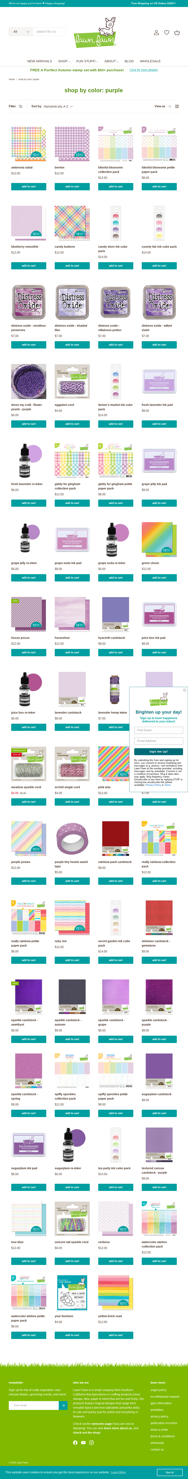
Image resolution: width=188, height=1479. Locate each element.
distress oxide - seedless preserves (28, 328)
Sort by (36, 106)
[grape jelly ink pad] (159, 460)
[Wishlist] (167, 32)
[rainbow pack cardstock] (115, 838)
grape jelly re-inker (24, 563)
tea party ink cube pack (114, 1168)
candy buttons (65, 246)
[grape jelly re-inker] (28, 539)
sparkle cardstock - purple (155, 1022)
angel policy (158, 1390)
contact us (157, 1449)
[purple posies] (28, 838)
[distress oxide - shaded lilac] (72, 302)
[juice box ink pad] (159, 614)
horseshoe (62, 637)
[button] (177, 32)
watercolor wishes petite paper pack (28, 1318)
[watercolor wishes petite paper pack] (28, 1292)
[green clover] (159, 539)
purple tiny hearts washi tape (71, 864)
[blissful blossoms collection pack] (115, 144)
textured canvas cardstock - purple (154, 1170)
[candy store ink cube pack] (115, 223)
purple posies (20, 862)
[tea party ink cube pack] (115, 1144)
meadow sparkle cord (26, 787)
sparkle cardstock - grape (111, 1022)
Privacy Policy (153, 785)
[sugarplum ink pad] (28, 1144)
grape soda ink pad (68, 563)
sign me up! (158, 751)
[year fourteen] (72, 1292)
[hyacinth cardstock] (115, 614)
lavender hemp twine (112, 712)
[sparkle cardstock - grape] (115, 996)
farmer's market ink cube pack (115, 407)
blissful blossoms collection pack (110, 169)
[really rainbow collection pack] (159, 838)
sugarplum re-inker (68, 1168)
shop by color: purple (28, 79)
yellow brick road (110, 1316)
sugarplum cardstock (156, 1094)
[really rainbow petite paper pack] (28, 917)
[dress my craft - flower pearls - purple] (28, 381)
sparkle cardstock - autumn (68, 1022)
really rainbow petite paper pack (25, 943)
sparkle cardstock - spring (24, 1096)
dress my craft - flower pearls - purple (26, 407)
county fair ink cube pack (159, 246)
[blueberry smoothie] (28, 223)
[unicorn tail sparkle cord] (72, 1218)
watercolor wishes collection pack (154, 1244)
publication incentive (164, 1423)
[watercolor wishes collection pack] (159, 1218)
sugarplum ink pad (24, 1168)
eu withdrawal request (165, 1396)
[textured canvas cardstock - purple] (159, 1144)
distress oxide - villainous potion (109, 328)
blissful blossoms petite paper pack (158, 169)
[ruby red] (72, 917)
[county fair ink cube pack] (159, 223)
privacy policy (159, 1416)
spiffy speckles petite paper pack (113, 1096)
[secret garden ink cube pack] (115, 917)
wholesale (157, 1442)
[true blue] (28, 1218)
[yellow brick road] (115, 1292)
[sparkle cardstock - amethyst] (28, 996)
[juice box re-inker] (28, 689)
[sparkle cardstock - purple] (159, 996)
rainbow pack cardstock (115, 862)
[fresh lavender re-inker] (28, 460)
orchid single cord (67, 787)
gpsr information (161, 1403)
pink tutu (104, 787)
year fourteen (64, 1316)
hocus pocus (20, 637)
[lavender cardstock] (72, 689)
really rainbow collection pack (159, 864)
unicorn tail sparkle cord (71, 1242)
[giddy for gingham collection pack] (72, 460)
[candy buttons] (72, 223)
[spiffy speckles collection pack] (72, 1070)
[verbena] (115, 1218)
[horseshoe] (72, 614)
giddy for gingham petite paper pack (115, 486)
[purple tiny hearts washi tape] (72, 838)
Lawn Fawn (22, 1462)
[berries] (72, 144)
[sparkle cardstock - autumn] (72, 996)
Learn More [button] (118, 1472)
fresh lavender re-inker (27, 484)
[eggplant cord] (72, 381)
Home (12, 79)
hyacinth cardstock (111, 637)
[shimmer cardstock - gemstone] (159, 917)
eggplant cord (64, 404)
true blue (17, 1242)
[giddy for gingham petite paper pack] (115, 460)
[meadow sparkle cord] (28, 763)
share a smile (159, 1429)
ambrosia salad (21, 167)
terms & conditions (163, 1436)
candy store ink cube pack (112, 249)
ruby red (60, 941)
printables (157, 1409)
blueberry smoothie (24, 246)
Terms (167, 785)
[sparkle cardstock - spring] (28, 1070)
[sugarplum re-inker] (72, 1144)
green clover (150, 563)
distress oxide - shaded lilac (71, 328)
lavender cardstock (68, 712)
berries (59, 167)
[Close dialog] (185, 690)
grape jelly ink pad (154, 484)
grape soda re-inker (111, 563)
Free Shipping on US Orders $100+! (153, 3)
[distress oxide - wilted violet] (159, 302)
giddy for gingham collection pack (67, 486)
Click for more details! (144, 69)
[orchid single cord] (72, 763)
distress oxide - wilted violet (157, 328)
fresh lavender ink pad (157, 404)
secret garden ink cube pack (114, 943)
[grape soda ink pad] (72, 539)
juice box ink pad (153, 637)
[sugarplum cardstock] (159, 1070)
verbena (104, 1242)
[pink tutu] (115, 763)
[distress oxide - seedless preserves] (28, 302)
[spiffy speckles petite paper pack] (115, 1070)
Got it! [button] (170, 1472)
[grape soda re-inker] (115, 539)
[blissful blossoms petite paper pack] (159, 144)
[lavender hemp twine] (115, 689)
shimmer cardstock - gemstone (156, 943)
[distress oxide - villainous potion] (115, 302)
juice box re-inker (23, 712)
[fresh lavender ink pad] (159, 381)
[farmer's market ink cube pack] (115, 381)
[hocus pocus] (28, 614)
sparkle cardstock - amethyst (24, 1022)
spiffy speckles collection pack (65, 1096)
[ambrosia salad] (28, 144)
